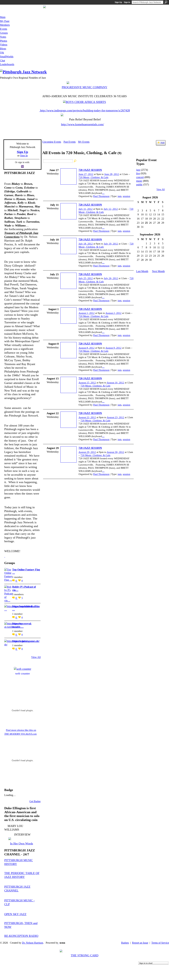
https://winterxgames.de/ (25, 641)
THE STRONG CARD (84, 955)
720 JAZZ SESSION (90, 170)
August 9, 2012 (113, 347)
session (126, 196)
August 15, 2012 (87, 382)
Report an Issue (140, 942)
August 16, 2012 (115, 382)
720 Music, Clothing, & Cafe (93, 177)
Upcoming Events (51, 141)
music (139, 180)
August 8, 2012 (87, 347)
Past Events (70, 141)
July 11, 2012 (86, 209)
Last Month (142, 271)
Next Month (158, 271)
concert (140, 177)
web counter (22, 673)
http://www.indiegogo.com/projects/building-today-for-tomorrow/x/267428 (85, 110)
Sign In (127, 2)
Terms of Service (160, 942)
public (139, 184)
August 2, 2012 (113, 313)
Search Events (75, 161)
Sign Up (118, 2)
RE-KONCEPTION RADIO (21, 936)
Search (166, 2)
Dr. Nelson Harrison (32, 942)
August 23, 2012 (115, 417)
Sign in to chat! (146, 963)
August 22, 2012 (87, 417)
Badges (125, 942)
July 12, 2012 (111, 209)
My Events (83, 141)
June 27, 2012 (86, 174)
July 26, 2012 (111, 278)
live (138, 173)
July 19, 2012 (111, 243)
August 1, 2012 (87, 313)
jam (119, 196)
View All (36, 657)
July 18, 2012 (86, 243)
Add (162, 142)
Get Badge (35, 801)
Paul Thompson (101, 196)
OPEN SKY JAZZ (15, 914)
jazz (138, 169)
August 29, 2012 (87, 452)
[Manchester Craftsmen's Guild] (4, 556)
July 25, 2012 (86, 278)
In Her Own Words (21, 843)
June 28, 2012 (111, 174)
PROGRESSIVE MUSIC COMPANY (84, 87)
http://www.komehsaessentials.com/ (82, 124)
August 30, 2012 (115, 452)
